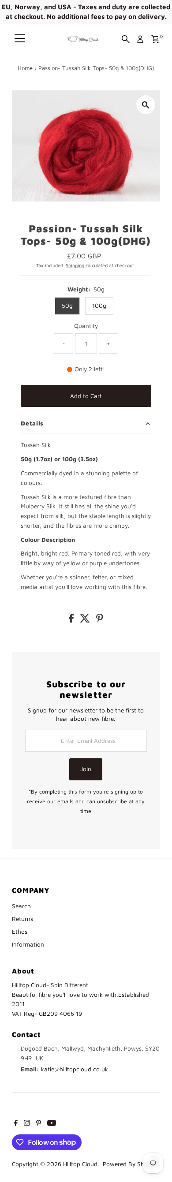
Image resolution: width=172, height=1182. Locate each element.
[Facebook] (16, 1123)
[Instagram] (27, 1123)
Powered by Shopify (130, 1163)
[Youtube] (51, 1123)
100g (99, 305)
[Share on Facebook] (72, 620)
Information (28, 944)
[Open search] (126, 39)
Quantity (86, 325)
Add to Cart (86, 395)
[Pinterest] (38, 1123)
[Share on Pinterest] (99, 620)
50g (67, 305)
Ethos (19, 931)
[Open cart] (155, 39)
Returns (22, 918)
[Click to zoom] (146, 105)
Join (85, 768)
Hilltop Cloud (80, 1163)
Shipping (75, 265)
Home (25, 67)
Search (21, 906)
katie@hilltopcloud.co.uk (74, 1069)
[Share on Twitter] (86, 620)
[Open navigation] (20, 39)
